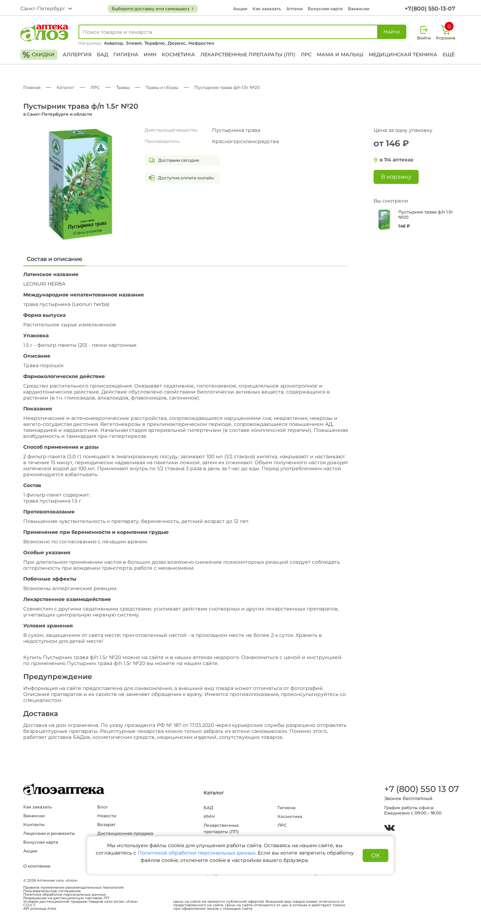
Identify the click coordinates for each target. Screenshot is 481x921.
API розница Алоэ (39, 908)
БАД (102, 54)
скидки (39, 55)
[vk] (389, 829)
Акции (240, 8)
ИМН (150, 54)
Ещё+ (450, 54)
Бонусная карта (325, 8)
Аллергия (77, 54)
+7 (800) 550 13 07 (421, 789)
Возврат (106, 824)
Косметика (178, 54)
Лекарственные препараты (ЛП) (247, 54)
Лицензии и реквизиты (49, 833)
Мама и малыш (340, 54)
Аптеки (294, 8)
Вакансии (358, 8)
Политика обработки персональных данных (64, 894)
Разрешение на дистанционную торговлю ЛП (66, 898)
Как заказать (266, 8)
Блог (102, 807)
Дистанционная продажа (125, 833)
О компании (36, 866)
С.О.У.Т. (29, 905)
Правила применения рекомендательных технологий (73, 887)
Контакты (34, 824)
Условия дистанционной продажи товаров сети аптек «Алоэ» (80, 901)
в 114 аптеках (396, 160)
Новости (106, 815)
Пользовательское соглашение (52, 891)
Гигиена (125, 54)
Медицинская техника (403, 54)
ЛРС (306, 54)
